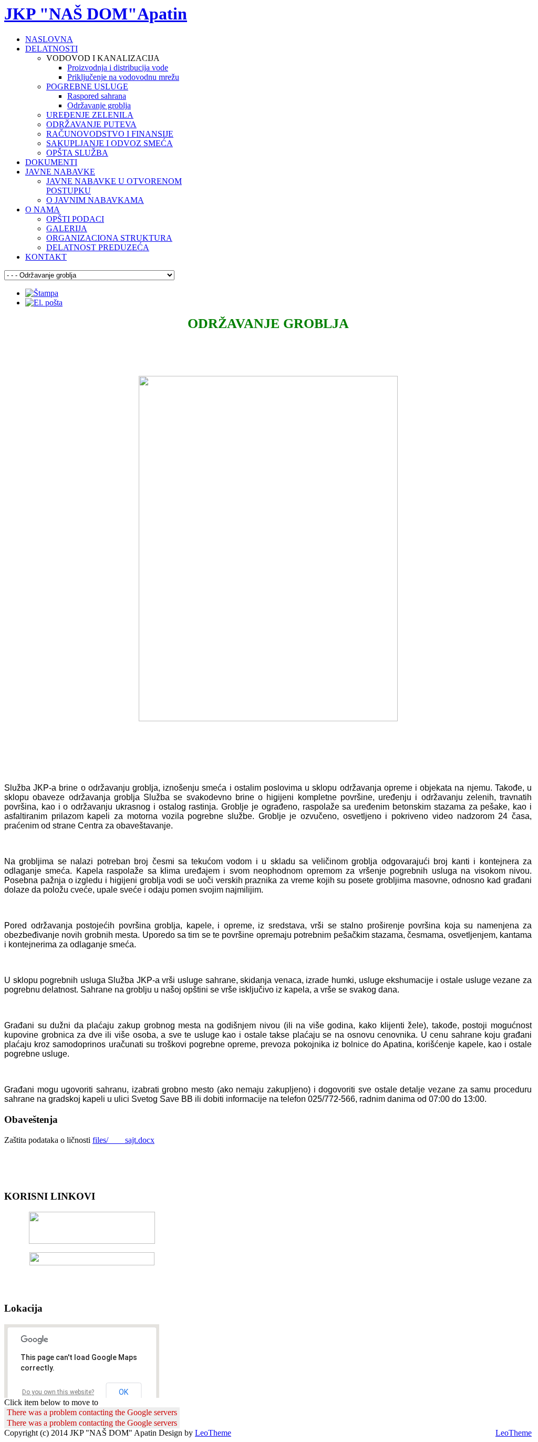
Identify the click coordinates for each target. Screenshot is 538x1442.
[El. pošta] (44, 302)
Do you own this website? (58, 1392)
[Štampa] (41, 293)
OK (123, 1392)
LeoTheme (213, 1432)
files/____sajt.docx (123, 1140)
